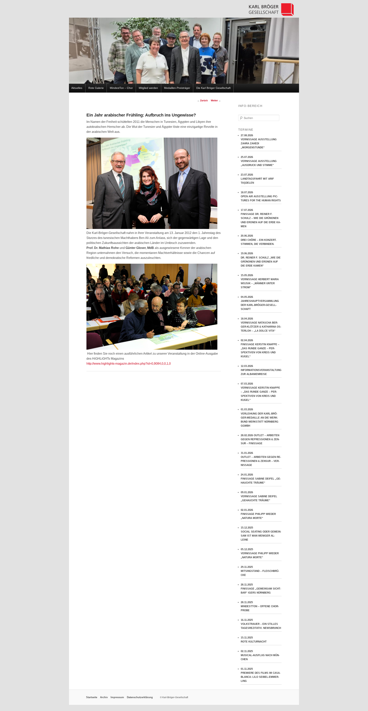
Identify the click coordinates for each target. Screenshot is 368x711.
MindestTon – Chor (121, 88)
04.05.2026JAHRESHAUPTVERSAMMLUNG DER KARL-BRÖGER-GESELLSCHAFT (260, 303)
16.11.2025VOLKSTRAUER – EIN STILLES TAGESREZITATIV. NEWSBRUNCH (261, 624)
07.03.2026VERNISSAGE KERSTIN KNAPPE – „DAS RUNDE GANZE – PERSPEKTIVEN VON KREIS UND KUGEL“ (260, 391)
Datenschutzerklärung (140, 697)
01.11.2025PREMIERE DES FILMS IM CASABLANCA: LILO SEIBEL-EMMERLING (260, 674)
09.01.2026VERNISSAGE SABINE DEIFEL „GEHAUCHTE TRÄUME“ (259, 496)
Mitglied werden (148, 88)
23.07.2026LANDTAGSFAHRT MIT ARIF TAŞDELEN (257, 178)
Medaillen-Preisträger (177, 88)
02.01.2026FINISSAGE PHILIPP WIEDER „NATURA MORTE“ (258, 514)
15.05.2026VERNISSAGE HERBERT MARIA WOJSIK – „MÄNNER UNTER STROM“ (260, 281)
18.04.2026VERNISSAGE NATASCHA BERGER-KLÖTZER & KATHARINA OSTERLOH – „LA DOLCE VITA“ (261, 324)
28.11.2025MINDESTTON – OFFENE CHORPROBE (260, 606)
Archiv (104, 697)
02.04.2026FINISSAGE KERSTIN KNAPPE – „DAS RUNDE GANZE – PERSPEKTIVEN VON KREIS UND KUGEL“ (260, 348)
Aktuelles (76, 88)
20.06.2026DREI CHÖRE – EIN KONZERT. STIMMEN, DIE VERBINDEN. (259, 239)
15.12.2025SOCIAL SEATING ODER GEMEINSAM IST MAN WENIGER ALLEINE (261, 533)
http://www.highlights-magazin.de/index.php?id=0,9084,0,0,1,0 (128, 363)
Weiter (216, 100)
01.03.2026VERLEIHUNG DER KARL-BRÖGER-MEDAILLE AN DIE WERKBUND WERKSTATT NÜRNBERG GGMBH (259, 417)
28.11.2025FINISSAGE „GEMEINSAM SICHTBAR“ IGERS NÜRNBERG (261, 588)
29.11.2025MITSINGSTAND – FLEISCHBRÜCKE (260, 571)
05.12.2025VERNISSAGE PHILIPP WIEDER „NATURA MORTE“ (260, 553)
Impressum (117, 697)
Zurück (202, 100)
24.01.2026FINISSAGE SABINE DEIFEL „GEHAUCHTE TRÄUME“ (261, 478)
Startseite (91, 697)
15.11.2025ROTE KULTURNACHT (254, 639)
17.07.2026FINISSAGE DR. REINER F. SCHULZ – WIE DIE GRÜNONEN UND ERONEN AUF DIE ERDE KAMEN (261, 218)
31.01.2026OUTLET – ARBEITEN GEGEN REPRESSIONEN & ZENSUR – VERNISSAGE (261, 459)
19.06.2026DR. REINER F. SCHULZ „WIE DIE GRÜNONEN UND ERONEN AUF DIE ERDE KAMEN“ (261, 259)
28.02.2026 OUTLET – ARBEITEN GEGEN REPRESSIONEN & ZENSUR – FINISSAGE (260, 439)
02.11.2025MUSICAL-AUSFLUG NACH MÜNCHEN (260, 655)
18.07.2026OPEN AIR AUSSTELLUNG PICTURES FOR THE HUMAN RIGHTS (261, 196)
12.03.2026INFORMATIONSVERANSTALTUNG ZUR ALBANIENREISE (261, 370)
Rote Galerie (96, 88)
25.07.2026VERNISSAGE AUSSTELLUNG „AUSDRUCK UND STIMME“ (259, 161)
